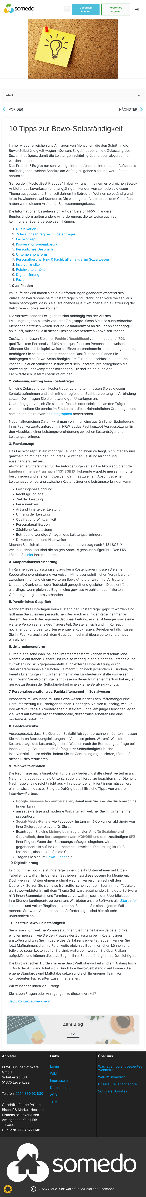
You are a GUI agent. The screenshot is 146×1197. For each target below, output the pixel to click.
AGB (53, 1095)
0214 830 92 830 (29, 1094)
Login (54, 1066)
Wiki (53, 1073)
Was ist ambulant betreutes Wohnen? (120, 1068)
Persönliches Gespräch (34, 249)
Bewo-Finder (56, 857)
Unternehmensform (31, 254)
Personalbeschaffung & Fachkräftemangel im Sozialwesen (62, 259)
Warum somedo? (111, 1077)
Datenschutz (60, 1088)
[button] (67, 9)
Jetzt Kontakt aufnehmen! (29, 1001)
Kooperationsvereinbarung (37, 244)
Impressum (59, 1081)
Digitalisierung (27, 275)
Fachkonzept (26, 239)
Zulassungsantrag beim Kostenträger (45, 234)
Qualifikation (26, 229)
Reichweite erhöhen (32, 270)
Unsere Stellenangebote (117, 1084)
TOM (54, 1102)
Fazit (20, 280)
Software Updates (112, 1091)
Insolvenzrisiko (28, 265)
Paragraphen (61, 414)
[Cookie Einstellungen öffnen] (8, 1192)
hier (30, 555)
